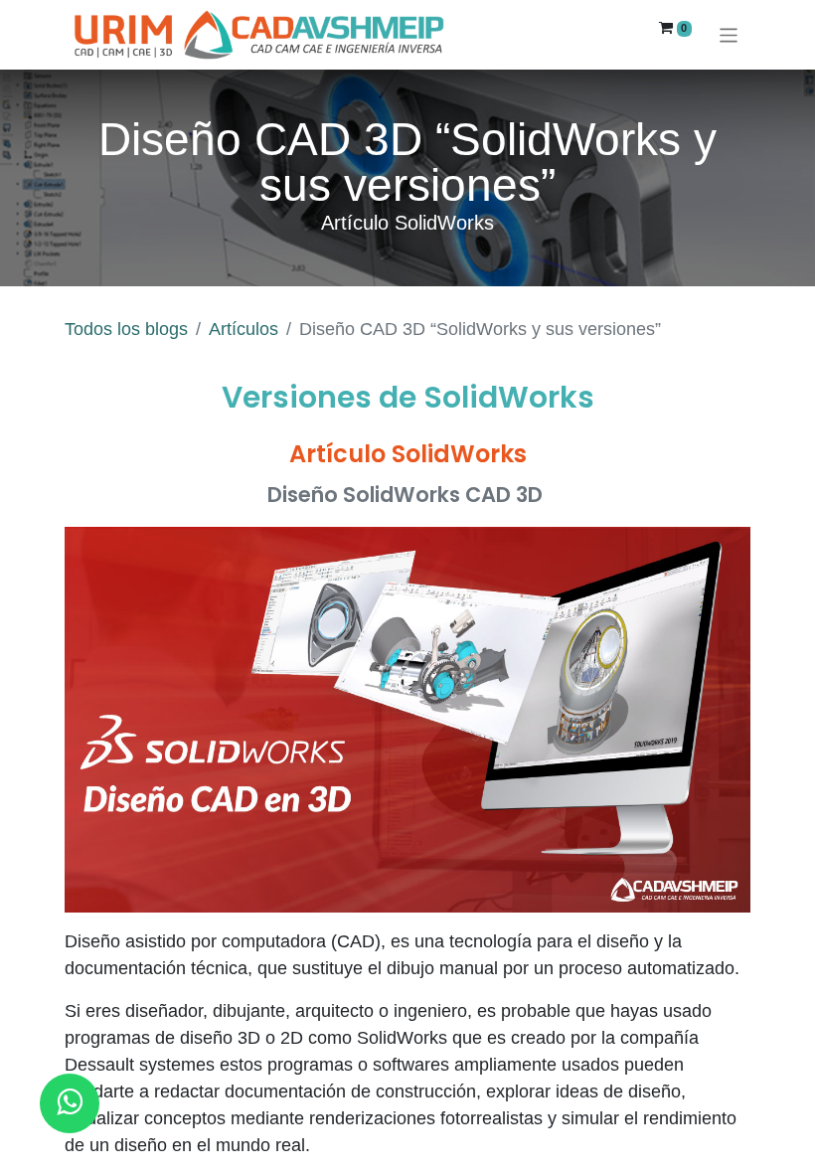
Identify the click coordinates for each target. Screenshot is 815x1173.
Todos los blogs (126, 329)
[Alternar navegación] (729, 34)
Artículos (243, 329)
